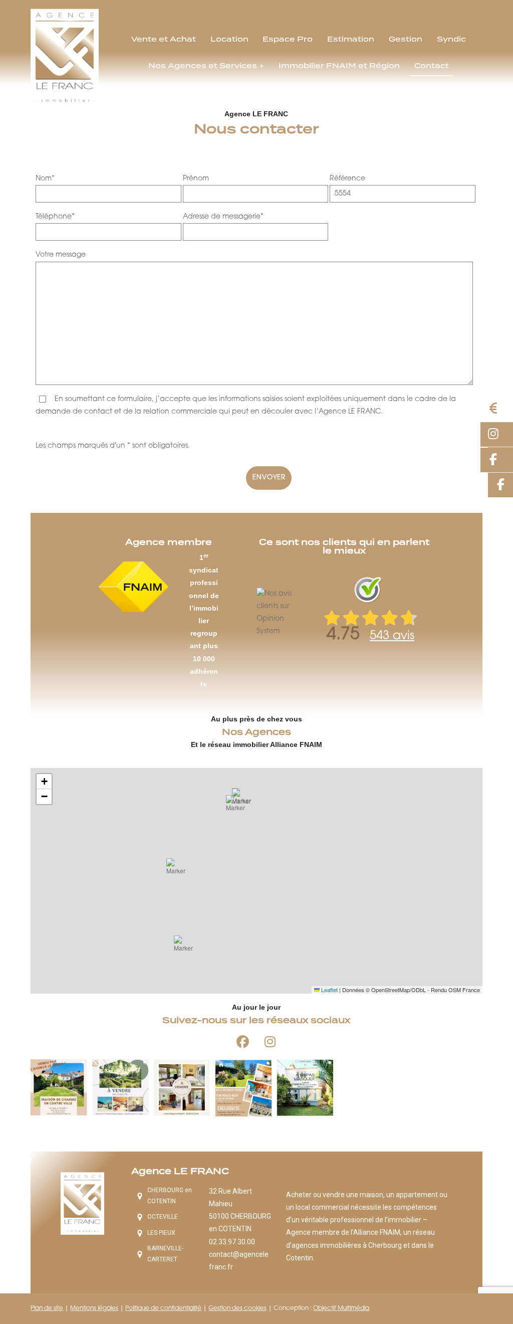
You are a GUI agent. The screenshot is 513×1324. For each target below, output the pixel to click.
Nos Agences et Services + (206, 66)
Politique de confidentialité (163, 1308)
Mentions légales (94, 1308)
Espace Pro (288, 39)
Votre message (61, 255)
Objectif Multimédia (341, 1308)
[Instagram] (270, 1041)
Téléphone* (55, 217)
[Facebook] (242, 1041)
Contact (431, 66)
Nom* (45, 178)
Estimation (350, 39)
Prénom (196, 178)
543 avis (392, 636)
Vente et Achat (163, 39)
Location (229, 39)
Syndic (451, 39)
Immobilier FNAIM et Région (339, 66)
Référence (347, 178)
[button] (186, 948)
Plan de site (47, 1308)
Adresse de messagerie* (223, 217)
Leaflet (329, 990)
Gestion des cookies (237, 1308)
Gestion (405, 39)
